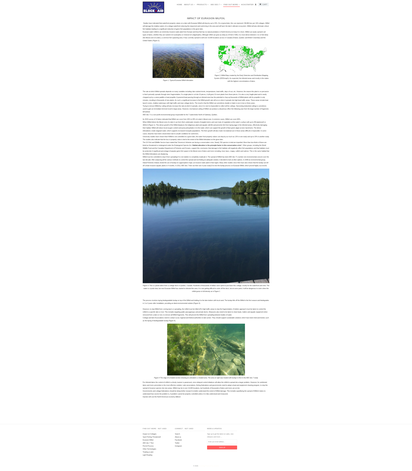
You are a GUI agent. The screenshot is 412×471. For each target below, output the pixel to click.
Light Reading (147, 455)
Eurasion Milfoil (148, 440)
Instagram (178, 446)
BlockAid (201, 466)
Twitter (177, 443)
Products (202, 4)
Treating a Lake (148, 452)
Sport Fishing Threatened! (152, 437)
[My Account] (256, 5)
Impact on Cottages (149, 434)
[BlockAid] (153, 7)
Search (177, 434)
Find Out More (232, 4)
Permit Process (148, 446)
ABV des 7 (216, 4)
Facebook (178, 440)
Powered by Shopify (212, 466)
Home (179, 4)
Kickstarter (247, 4)
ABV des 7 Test (148, 443)
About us (189, 4)
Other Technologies (149, 449)
